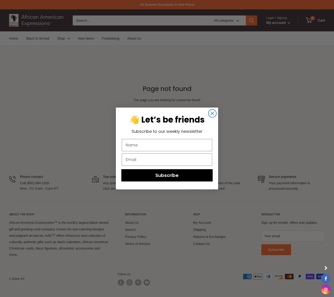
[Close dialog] (212, 113)
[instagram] (326, 289)
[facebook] (326, 278)
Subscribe (167, 175)
